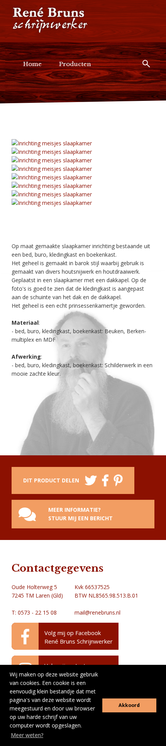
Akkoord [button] (129, 705)
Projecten (38, 106)
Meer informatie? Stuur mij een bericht (80, 514)
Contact (35, 148)
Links (111, 106)
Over (77, 106)
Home (32, 64)
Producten (75, 64)
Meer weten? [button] (27, 735)
